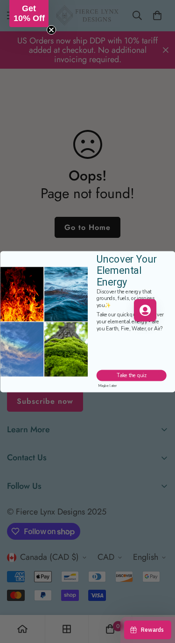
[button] (29, 13)
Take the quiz (131, 375)
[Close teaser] (51, 30)
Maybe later (107, 386)
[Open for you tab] (145, 310)
